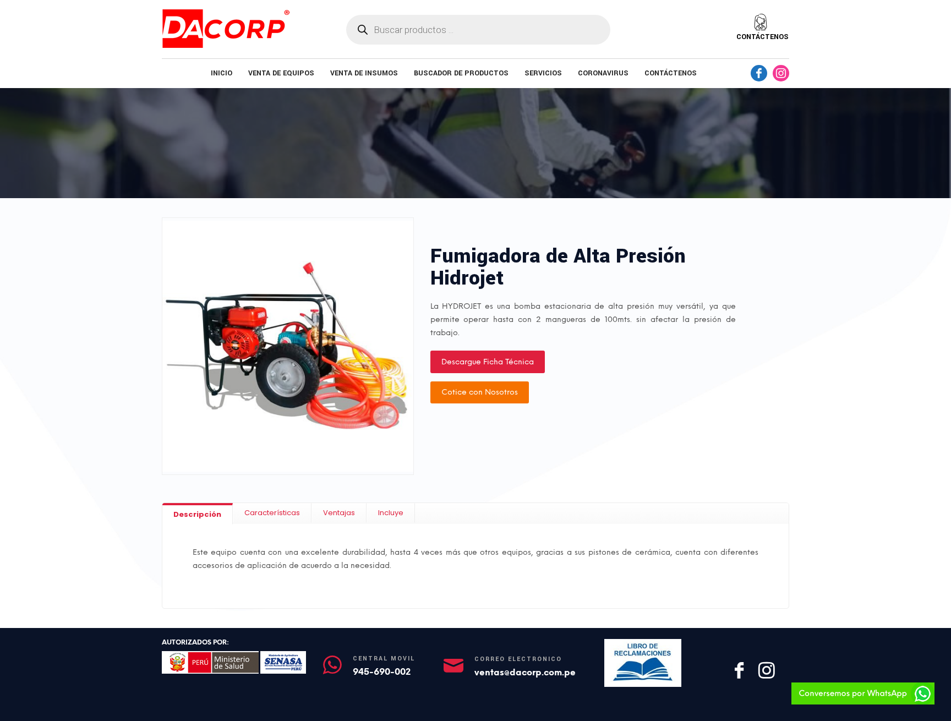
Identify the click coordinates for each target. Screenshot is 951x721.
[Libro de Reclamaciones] (642, 663)
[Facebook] (759, 73)
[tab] (197, 514)
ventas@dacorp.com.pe (525, 672)
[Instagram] (781, 73)
